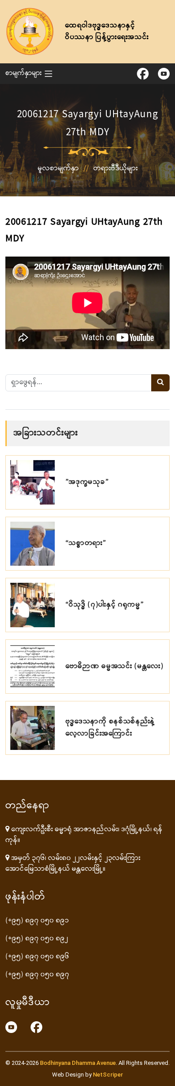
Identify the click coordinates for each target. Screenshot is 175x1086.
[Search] (160, 382)
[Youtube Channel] (11, 1027)
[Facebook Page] (37, 1027)
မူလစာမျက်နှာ (58, 169)
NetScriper (108, 1074)
